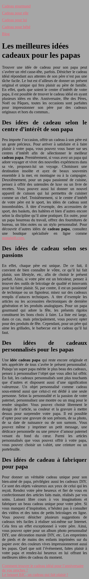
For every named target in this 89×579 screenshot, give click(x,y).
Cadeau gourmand (16, 6)
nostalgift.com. (13, 238)
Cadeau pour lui (14, 20)
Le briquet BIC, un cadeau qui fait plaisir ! (35, 575)
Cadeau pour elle (15, 13)
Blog (6, 34)
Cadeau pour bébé (16, 27)
